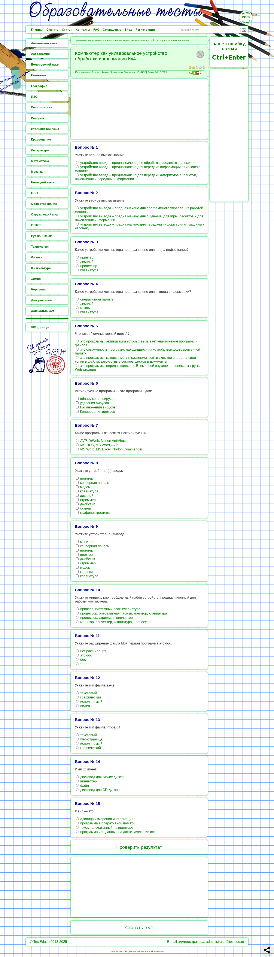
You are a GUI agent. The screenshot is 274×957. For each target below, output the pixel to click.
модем (85, 487)
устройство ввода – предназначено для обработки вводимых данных (135, 162)
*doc (83, 664)
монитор (86, 542)
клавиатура (88, 270)
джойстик (87, 504)
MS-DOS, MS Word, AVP (98, 445)
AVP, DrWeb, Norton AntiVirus (102, 441)
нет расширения (92, 651)
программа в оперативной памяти (107, 823)
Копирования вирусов (97, 411)
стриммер (87, 500)
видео (84, 706)
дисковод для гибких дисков (102, 777)
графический (90, 697)
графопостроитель (94, 512)
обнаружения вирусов (97, 399)
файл (84, 785)
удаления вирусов (94, 403)
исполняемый (90, 701)
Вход (128, 29)
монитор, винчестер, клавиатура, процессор (114, 622)
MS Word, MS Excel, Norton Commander (110, 449)
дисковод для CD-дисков (99, 790)
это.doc (85, 655)
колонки (86, 572)
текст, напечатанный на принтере (106, 827)
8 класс (109, 40)
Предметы (80, 40)
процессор (88, 266)
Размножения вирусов (97, 407)
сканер (85, 508)
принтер (86, 257)
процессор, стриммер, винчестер (106, 617)
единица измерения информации (106, 819)
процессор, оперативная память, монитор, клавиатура (123, 613)
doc (82, 659)
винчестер (88, 781)
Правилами (157, 951)
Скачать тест (139, 927)
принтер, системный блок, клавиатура (109, 609)
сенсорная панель (94, 482)
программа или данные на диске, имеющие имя (117, 832)
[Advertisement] (139, 109)
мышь (84, 308)
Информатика (95, 40)
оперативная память (96, 299)
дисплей (86, 261)
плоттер (86, 554)
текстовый (88, 693)
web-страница (91, 739)
